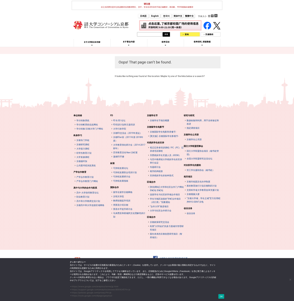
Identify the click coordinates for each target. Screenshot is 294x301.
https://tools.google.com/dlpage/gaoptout (92, 295)
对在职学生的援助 (192, 165)
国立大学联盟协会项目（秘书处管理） (203, 153)
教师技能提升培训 (121, 200)
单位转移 (78, 115)
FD (111, 115)
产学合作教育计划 (85, 177)
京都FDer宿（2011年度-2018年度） (128, 139)
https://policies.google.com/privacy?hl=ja (91, 292)
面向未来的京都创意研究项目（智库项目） (166, 235)
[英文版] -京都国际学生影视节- (164, 136)
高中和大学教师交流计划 (88, 201)
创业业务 (188, 208)
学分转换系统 (82, 120)
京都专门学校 (82, 140)
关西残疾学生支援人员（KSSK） (165, 155)
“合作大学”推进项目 (159, 206)
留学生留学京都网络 (122, 192)
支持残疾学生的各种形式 (161, 175)
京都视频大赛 (193, 194)
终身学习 (78, 135)
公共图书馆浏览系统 (86, 165)
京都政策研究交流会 (159, 222)
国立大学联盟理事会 (193, 146)
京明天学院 (118, 196)
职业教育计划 (82, 197)
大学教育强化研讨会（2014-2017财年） (129, 146)
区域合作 (151, 182)
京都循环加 (81, 161)
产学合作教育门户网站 (87, 181)
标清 (112, 163)
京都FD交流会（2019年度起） (127, 133)
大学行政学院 (119, 129)
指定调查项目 (193, 128)
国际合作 (114, 187)
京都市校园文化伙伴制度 (198, 181)
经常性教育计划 (83, 153)
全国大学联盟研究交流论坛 (199, 158)
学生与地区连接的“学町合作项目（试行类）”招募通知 (165, 200)
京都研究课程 (82, 144)
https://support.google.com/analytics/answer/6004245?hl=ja (101, 289)
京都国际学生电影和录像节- (163, 132)
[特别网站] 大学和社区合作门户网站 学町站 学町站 (167, 189)
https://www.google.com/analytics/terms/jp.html (95, 286)
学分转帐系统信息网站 (87, 124)
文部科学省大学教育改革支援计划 (203, 190)
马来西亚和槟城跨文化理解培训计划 (129, 215)
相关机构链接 (156, 171)
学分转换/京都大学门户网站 (89, 129)
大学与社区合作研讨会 (160, 210)
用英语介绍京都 (120, 205)
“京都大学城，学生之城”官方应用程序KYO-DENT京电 (203, 200)
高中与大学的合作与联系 (85, 188)
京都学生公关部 (191, 134)
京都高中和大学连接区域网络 (90, 205)
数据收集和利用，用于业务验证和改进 (203, 122)
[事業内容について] (128, 45)
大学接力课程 (82, 148)
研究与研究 (189, 115)
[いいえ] (290, 279)
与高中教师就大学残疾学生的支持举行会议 (166, 161)
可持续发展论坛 (120, 168)
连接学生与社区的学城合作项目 (165, 194)
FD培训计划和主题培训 (124, 124)
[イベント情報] (165, 45)
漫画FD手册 (118, 156)
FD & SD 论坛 (119, 120)
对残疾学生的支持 (155, 142)
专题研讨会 (155, 167)
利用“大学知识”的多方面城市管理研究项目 (167, 228)
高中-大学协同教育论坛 (87, 192)
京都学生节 (152, 115)
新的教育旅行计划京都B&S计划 (202, 186)
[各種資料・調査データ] (202, 45)
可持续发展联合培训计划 (125, 172)
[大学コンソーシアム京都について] (92, 45)
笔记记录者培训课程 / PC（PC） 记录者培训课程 (166, 149)
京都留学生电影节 (155, 127)
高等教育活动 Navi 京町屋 (125, 152)
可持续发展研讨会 (121, 176)
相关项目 (188, 176)
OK (221, 296)
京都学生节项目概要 (159, 120)
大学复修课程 (82, 157)
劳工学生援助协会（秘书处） (201, 170)
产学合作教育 (80, 172)
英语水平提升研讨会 (122, 209)
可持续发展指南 (120, 181)
